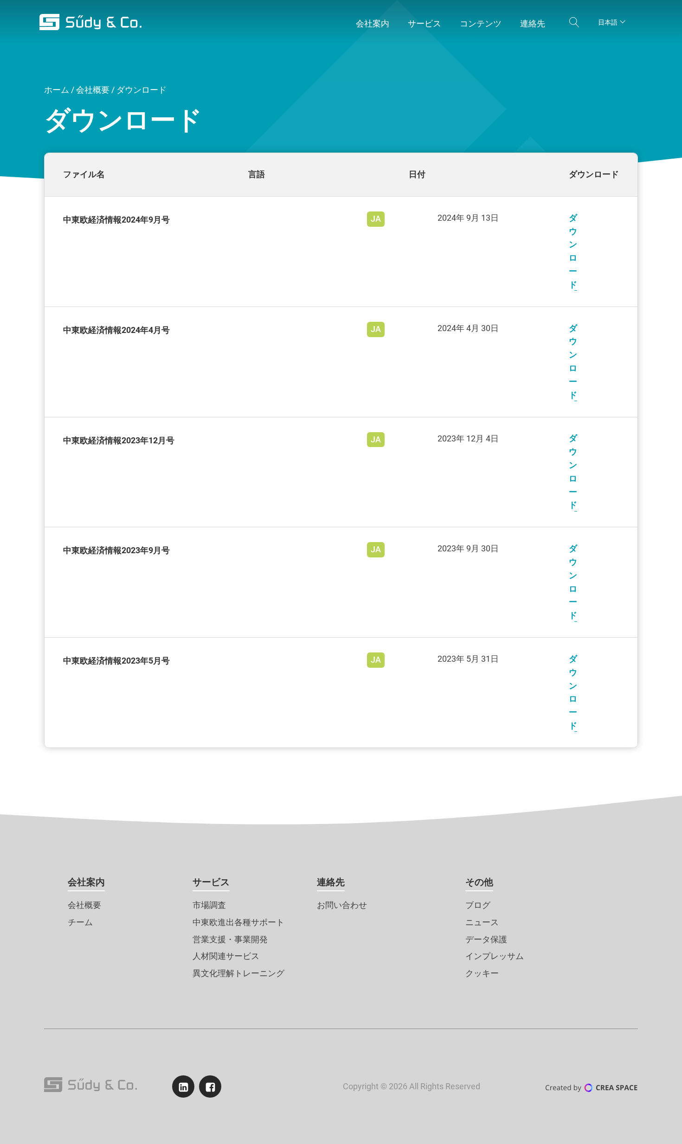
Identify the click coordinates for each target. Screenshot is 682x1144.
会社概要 (92, 90)
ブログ (477, 905)
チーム (80, 922)
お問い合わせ (342, 905)
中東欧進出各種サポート (238, 922)
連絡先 (331, 882)
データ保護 (486, 939)
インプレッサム (494, 956)
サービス (211, 882)
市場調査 (209, 905)
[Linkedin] (183, 1086)
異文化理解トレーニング (238, 973)
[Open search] (574, 22)
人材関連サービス (226, 956)
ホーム (56, 90)
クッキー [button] (482, 973)
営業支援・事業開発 (230, 939)
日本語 (608, 22)
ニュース (482, 922)
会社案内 (86, 882)
